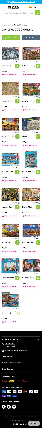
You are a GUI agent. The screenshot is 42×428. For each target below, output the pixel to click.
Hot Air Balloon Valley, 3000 (8, 242)
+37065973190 (10, 344)
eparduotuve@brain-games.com (16, 351)
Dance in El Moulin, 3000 (7, 207)
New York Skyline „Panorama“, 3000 (29, 242)
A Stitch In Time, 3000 (29, 101)
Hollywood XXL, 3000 (28, 172)
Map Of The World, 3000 (7, 101)
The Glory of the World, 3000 (8, 278)
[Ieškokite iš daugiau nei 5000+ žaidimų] (37, 12)
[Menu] (4, 7)
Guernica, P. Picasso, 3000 (7, 66)
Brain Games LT (24, 424)
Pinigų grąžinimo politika (13, 416)
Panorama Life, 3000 (7, 172)
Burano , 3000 (28, 278)
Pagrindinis (6, 25)
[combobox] (21, 12)
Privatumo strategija (30, 416)
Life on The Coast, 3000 (27, 207)
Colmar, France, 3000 (28, 66)
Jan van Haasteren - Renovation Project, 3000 (27, 136)
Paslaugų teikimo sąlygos (21, 420)
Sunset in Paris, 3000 (8, 136)
